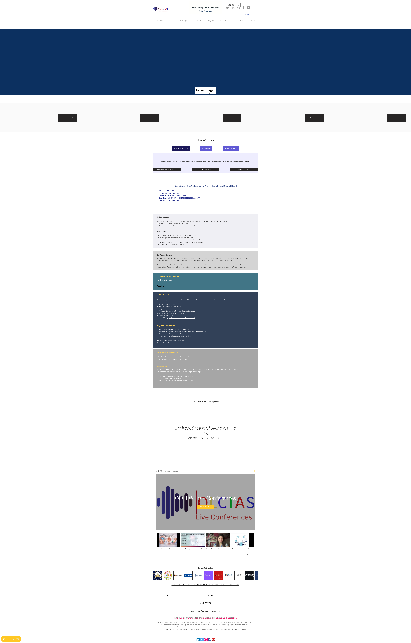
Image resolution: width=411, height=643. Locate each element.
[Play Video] (168, 542)
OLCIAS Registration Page (191, 372)
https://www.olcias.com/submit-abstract (183, 226)
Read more (162, 286)
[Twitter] (228, 7)
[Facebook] (243, 7)
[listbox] (234, 5)
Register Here (237, 369)
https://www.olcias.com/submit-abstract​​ (181, 318)
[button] (234, 5)
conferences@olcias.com (184, 376)
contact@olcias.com (203, 629)
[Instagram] (238, 7)
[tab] (231, 148)
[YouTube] (249, 7)
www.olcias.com (178, 340)
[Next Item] (254, 575)
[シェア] (253, 471)
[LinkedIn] (233, 7)
